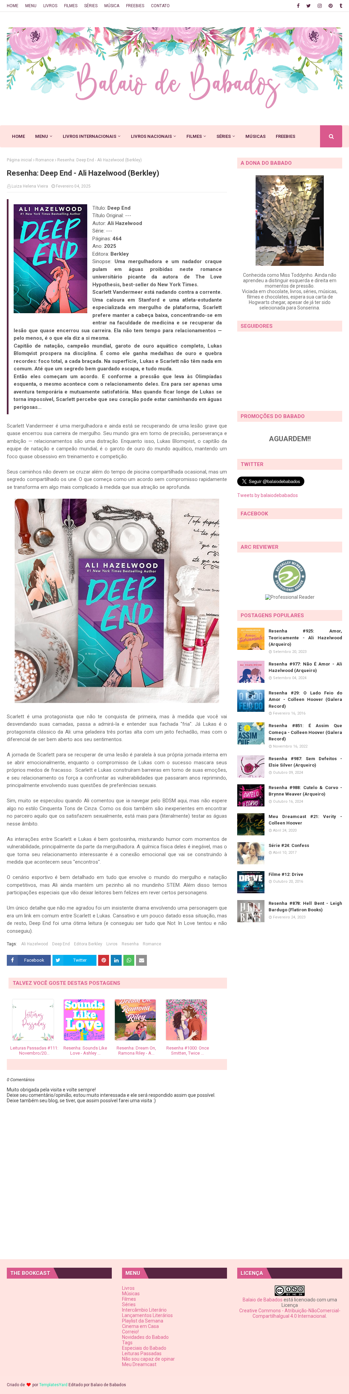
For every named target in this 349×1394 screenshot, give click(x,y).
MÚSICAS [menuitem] (255, 136)
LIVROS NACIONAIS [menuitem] (151, 136)
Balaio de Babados (263, 1299)
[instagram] (319, 6)
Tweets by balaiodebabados (267, 495)
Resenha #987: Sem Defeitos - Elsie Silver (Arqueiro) (305, 762)
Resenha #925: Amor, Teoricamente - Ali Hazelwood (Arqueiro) (305, 637)
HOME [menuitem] (18, 136)
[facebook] (298, 6)
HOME (12, 5)
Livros (112, 944)
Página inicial (19, 160)
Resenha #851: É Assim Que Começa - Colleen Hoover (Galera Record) (305, 732)
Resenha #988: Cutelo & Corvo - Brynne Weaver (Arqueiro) (305, 791)
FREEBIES (135, 5)
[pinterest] (330, 6)
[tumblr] (340, 6)
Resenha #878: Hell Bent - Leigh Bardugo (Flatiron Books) (305, 907)
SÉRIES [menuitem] (223, 136)
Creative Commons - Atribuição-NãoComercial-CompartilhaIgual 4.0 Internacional (289, 1313)
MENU (30, 5)
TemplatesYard (53, 1384)
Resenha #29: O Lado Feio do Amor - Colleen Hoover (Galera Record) (305, 699)
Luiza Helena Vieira (30, 186)
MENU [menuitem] (41, 136)
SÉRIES (90, 5)
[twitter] (309, 6)
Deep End (61, 944)
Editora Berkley (88, 944)
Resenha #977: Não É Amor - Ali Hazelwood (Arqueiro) (305, 667)
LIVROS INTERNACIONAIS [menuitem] (89, 136)
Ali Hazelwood (34, 944)
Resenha (130, 944)
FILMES (70, 5)
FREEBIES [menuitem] (285, 136)
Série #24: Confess (289, 845)
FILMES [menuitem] (194, 136)
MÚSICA (111, 5)
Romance (44, 160)
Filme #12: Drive (286, 874)
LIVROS (50, 5)
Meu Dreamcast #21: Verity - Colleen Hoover (305, 820)
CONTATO (160, 5)
